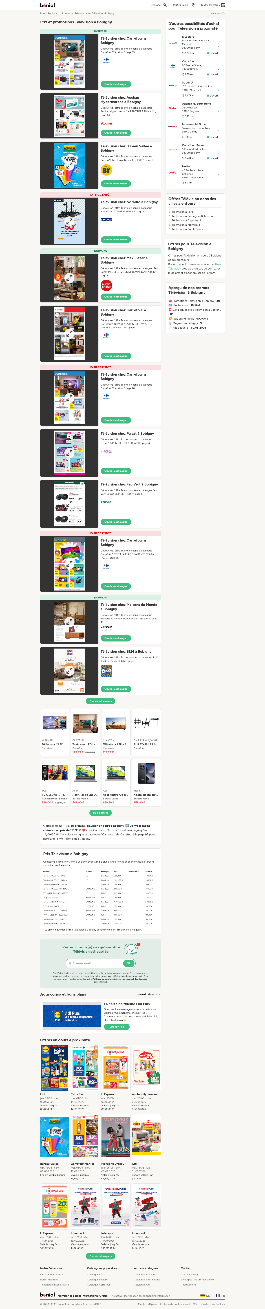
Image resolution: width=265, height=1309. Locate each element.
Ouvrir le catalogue (115, 84)
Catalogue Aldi (142, 1284)
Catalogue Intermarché (147, 1279)
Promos (65, 13)
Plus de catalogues (100, 701)
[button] (100, 59)
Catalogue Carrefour (98, 1284)
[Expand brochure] (69, 62)
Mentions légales (147, 1304)
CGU (195, 1304)
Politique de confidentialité (175, 1304)
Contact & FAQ (189, 1274)
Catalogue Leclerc (97, 1279)
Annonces (215, 13)
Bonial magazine (49, 1279)
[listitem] (54, 732)
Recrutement (188, 1284)
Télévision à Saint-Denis (187, 229)
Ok (129, 963)
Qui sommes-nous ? (51, 1274)
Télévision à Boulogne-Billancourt (193, 216)
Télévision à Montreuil (186, 224)
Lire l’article (117, 1026)
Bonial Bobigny (48, 13)
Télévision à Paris (182, 211)
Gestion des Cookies (213, 1304)
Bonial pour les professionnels (198, 1279)
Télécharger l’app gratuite (54, 1284)
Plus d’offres (100, 812)
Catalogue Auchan (144, 1274)
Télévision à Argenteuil (186, 220)
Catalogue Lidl (95, 1274)
